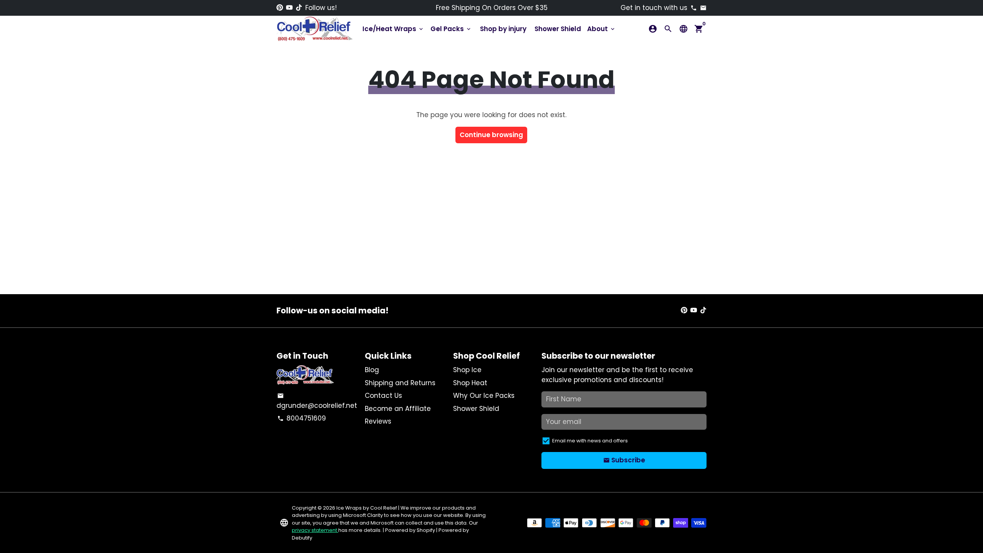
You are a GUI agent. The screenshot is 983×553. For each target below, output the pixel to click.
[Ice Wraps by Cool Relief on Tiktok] (299, 7)
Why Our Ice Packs (484, 395)
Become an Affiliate (398, 408)
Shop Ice (467, 369)
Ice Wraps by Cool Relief (366, 508)
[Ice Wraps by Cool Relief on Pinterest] (279, 7)
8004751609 (301, 418)
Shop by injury (503, 28)
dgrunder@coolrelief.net (316, 401)
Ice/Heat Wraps (393, 28)
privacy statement (315, 530)
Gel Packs (451, 28)
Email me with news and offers (590, 440)
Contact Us (383, 395)
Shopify (426, 530)
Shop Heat (470, 382)
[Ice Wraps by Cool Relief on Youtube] (289, 7)
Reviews (378, 421)
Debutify (302, 537)
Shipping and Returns (400, 382)
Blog (372, 369)
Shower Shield (558, 28)
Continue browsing (491, 134)
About (601, 28)
